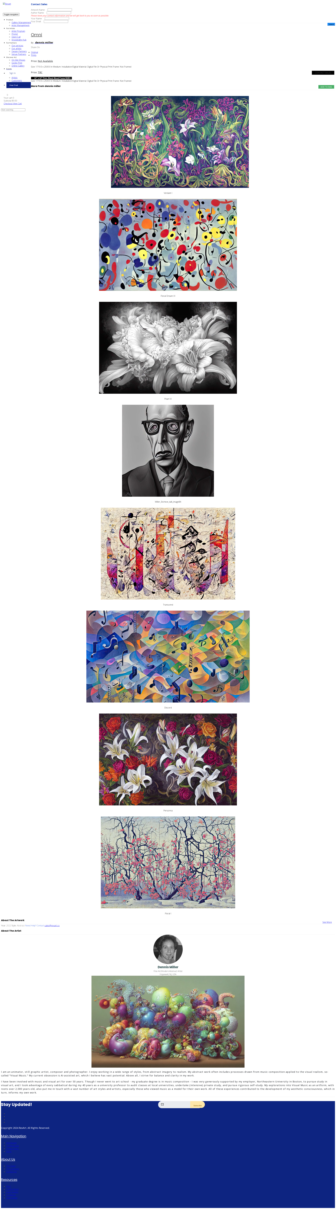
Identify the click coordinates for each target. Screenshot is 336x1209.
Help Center (11, 1197)
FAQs (8, 1151)
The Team (11, 1165)
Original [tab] (34, 52)
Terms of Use (12, 1145)
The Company (12, 1168)
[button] (6, 95)
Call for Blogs (12, 1189)
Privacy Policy (12, 1148)
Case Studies (12, 1192)
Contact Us (11, 1171)
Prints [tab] (33, 55)
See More (327, 922)
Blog (8, 1186)
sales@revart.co (52, 925)
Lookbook (11, 1195)
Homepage (11, 1142)
